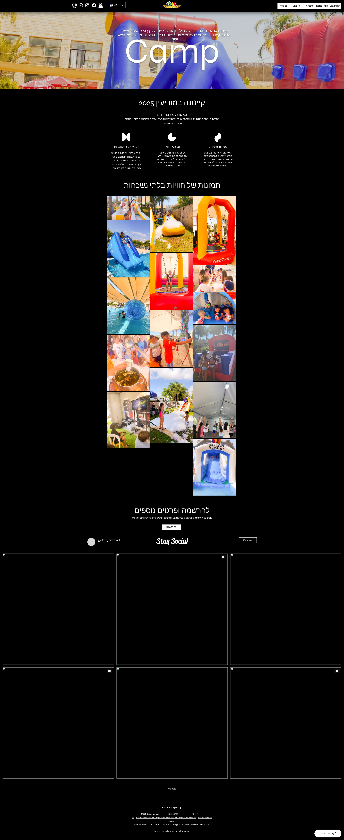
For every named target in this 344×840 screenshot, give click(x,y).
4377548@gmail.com (150, 814)
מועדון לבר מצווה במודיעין (146, 817)
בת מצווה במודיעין (188, 817)
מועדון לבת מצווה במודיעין (169, 817)
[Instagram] (87, 5)
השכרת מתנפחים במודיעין (165, 824)
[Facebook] (94, 5)
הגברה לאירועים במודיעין (143, 824)
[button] (322, 6)
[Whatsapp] (80, 5)
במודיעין (207, 824)
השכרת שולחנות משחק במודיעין (190, 824)
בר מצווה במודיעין (205, 817)
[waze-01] (74, 5)
